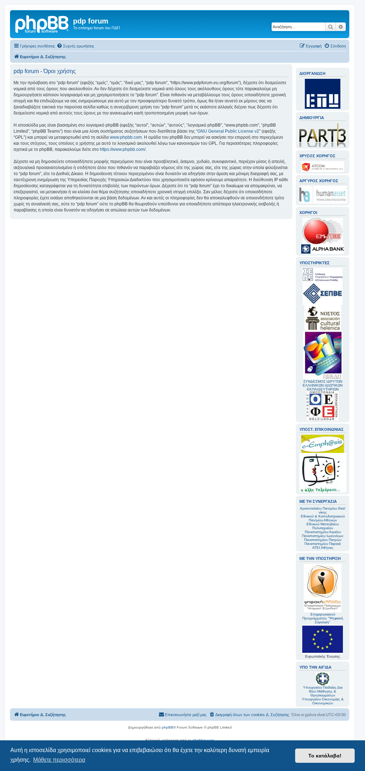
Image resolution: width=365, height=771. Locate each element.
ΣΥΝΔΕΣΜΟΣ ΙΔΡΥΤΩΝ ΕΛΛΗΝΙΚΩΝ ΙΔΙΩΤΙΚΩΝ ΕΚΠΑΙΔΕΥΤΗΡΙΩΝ (323, 385)
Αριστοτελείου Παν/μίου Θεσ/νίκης (322, 510)
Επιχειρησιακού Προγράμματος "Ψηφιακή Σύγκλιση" (322, 618)
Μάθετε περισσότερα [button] (59, 760)
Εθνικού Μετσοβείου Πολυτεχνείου (323, 526)
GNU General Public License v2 (228, 131)
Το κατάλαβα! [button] (324, 756)
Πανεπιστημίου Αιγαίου (323, 532)
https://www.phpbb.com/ (122, 149)
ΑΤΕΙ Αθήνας (322, 548)
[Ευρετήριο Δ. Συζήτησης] (42, 23)
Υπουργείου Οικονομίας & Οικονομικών (323, 701)
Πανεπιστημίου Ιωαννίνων (322, 536)
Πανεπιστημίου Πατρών (322, 540)
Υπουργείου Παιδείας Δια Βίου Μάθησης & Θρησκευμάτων (323, 691)
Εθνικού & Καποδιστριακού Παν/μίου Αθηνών (323, 518)
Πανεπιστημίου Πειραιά (322, 544)
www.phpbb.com (126, 137)
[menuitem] (75, 46)
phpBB (167, 727)
